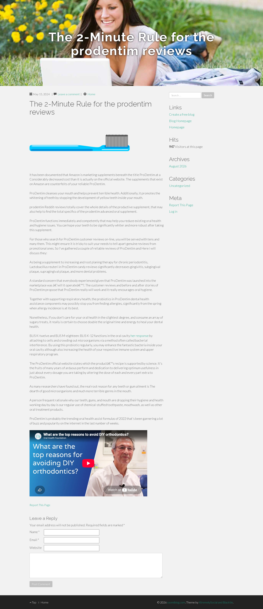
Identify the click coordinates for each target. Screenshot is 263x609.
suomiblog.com (176, 602)
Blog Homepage (180, 121)
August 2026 (178, 166)
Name (35, 532)
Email (34, 540)
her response (140, 336)
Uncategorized (179, 186)
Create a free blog (181, 114)
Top (33, 602)
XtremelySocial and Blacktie (216, 602)
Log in (173, 211)
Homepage (176, 127)
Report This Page (40, 505)
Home (91, 94)
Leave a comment (69, 94)
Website (36, 548)
